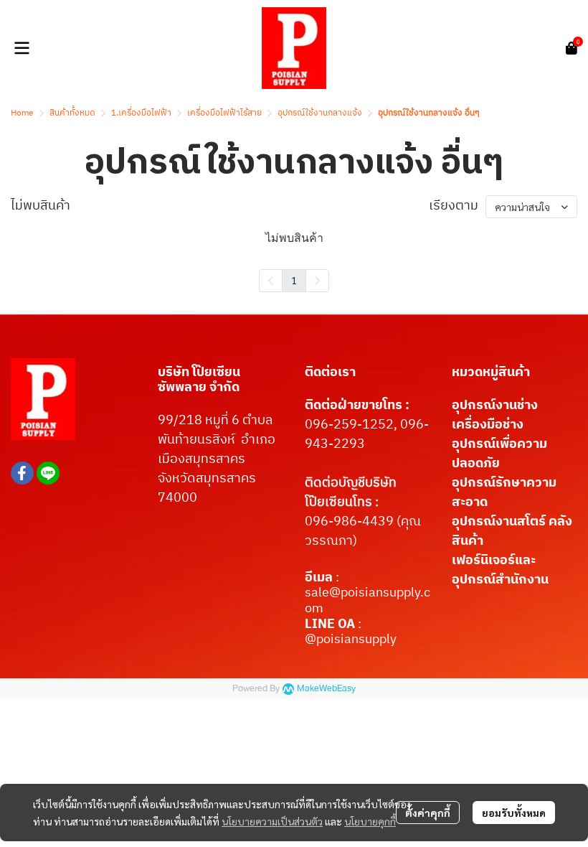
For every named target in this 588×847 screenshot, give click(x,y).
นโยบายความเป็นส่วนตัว (272, 821)
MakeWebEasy (326, 688)
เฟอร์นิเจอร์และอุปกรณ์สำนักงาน (500, 570)
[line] (48, 473)
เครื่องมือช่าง (487, 425)
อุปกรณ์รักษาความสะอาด (504, 492)
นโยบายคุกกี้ (370, 821)
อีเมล (320, 578)
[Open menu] (21, 48)
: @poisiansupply (351, 632)
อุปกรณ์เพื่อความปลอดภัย (499, 454)
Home (22, 113)
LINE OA (330, 624)
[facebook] (22, 473)
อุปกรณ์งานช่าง (495, 405)
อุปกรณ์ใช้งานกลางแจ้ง (320, 113)
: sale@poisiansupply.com (367, 593)
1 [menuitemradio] (294, 279)
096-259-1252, (352, 425)
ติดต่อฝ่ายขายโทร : (357, 405)
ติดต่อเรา (330, 372)
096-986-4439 (349, 522)
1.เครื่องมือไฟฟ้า (141, 113)
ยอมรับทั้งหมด (514, 812)
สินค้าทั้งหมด (72, 113)
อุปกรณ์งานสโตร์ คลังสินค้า (512, 531)
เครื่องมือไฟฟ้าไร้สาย (224, 113)
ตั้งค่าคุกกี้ (427, 812)
